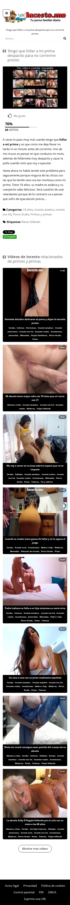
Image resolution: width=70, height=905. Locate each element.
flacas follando (31, 222)
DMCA (52, 892)
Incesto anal (26, 832)
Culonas (20, 327)
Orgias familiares (39, 335)
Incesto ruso (20, 547)
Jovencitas (13, 335)
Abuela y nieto (14, 404)
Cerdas (12, 327)
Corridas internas (38, 829)
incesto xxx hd (26, 331)
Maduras (31, 408)
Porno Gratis (21, 214)
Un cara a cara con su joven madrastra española (35, 677)
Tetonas (35, 481)
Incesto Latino (48, 474)
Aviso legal (12, 885)
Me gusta (19, 116)
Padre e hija (56, 616)
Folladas (19, 474)
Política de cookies (53, 885)
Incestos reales (42, 331)
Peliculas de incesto (30, 551)
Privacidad (30, 885)
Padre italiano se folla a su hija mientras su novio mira (35, 608)
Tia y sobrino (47, 481)
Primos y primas (41, 214)
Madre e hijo (47, 547)
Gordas (52, 755)
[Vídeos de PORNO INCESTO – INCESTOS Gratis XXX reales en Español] (35, 7)
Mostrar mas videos (35, 848)
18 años (28, 209)
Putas (35, 339)
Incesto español (39, 682)
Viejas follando (44, 408)
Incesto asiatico (44, 209)
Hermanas (31, 327)
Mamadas (24, 335)
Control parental (24, 892)
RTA (41, 892)
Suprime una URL (35, 899)
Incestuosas (56, 331)
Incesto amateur (45, 327)
